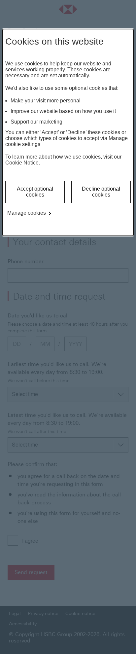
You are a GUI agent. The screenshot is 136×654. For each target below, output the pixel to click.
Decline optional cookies (101, 192)
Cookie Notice (22, 162)
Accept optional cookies (35, 192)
